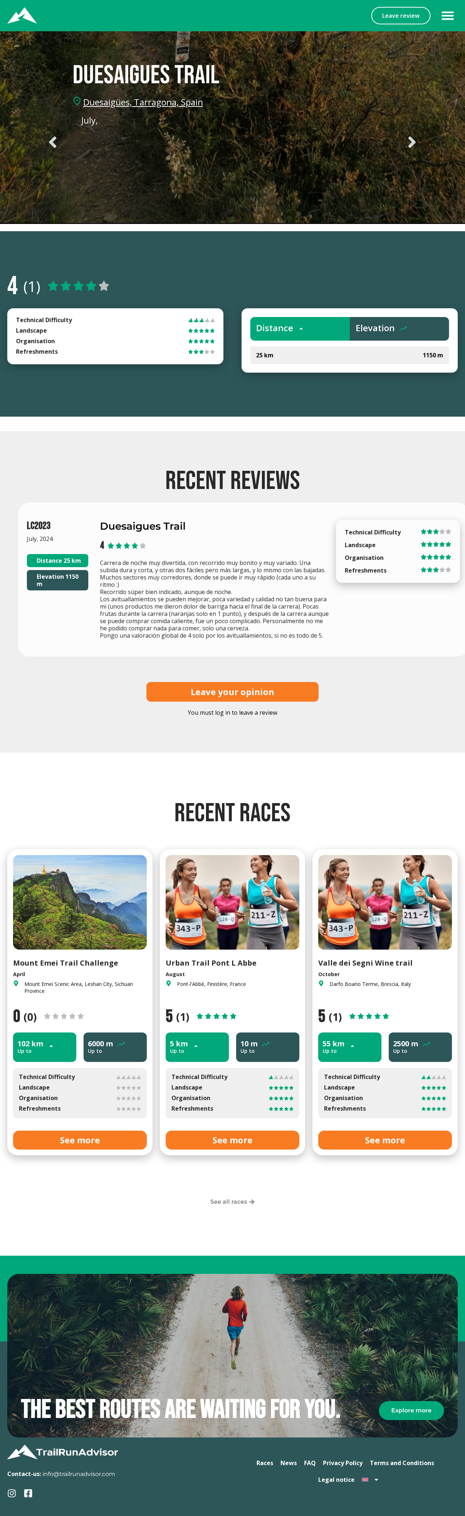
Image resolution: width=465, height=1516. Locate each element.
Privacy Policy (343, 1463)
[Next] (326, 142)
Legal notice (336, 1480)
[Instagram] (11, 1493)
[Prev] (138, 142)
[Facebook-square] (28, 1493)
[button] (448, 15)
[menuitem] (371, 1479)
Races (264, 1463)
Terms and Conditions (402, 1463)
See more (80, 1140)
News (288, 1463)
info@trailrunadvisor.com (79, 1474)
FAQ (310, 1463)
